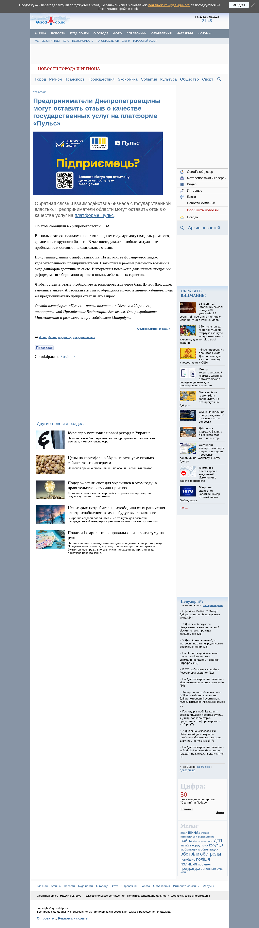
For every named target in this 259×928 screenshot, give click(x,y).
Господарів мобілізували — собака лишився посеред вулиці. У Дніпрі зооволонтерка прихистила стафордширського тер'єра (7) (201, 718)
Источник (186, 809)
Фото (117, 33)
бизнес (52, 337)
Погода (192, 217)
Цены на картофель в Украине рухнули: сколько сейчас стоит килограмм (111, 460)
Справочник (136, 33)
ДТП (218, 840)
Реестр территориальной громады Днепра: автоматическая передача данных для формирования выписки (201, 377)
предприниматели (84, 337)
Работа (145, 886)
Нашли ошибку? (70, 895)
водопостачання (188, 837)
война (186, 840)
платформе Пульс (94, 215)
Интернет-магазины (186, 886)
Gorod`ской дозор (200, 171)
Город (40, 79)
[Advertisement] (133, 19)
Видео (191, 184)
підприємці (64, 337)
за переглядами (213, 605)
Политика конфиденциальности (148, 895)
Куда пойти (79, 33)
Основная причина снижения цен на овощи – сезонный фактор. (110, 468)
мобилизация (208, 849)
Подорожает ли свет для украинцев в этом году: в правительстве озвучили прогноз (112, 485)
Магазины (184, 33)
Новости (58, 33)
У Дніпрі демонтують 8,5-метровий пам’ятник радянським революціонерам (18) (201, 643)
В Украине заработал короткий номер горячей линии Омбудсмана (200, 494)
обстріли (189, 854)
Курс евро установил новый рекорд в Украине (109, 433)
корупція (216, 845)
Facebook (67, 356)
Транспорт (74, 79)
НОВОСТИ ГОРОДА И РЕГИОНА (69, 69)
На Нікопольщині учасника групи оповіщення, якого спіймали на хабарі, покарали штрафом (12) (199, 658)
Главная (42, 886)
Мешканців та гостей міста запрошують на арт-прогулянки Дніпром (199, 399)
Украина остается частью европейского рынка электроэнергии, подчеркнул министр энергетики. (110, 494)
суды (183, 872)
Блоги (126, 40)
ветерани (204, 833)
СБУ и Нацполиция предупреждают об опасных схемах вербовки (211, 416)
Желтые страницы (47, 40)
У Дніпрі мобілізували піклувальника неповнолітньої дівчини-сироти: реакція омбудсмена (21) (199, 628)
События (149, 79)
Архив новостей (204, 227)
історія (183, 833)
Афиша (40, 33)
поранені (204, 864)
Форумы (204, 33)
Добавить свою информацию (190, 895)
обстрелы (210, 854)
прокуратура (190, 868)
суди (220, 868)
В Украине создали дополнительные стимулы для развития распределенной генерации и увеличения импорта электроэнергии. (113, 519)
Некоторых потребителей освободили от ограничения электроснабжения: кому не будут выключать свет (116, 510)
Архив (220, 812)
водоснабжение (206, 837)
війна (193, 832)
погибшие (187, 859)
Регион (55, 79)
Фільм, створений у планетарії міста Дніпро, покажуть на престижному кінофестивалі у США (202, 356)
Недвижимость (82, 40)
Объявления (161, 33)
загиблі (185, 845)
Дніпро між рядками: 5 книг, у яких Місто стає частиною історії (210, 433)
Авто (66, 40)
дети (200, 841)
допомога (208, 841)
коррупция (200, 845)
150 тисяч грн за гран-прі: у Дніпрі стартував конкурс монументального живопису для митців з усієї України (201, 334)
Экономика (128, 79)
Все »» (184, 507)
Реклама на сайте (72, 918)
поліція (203, 859)
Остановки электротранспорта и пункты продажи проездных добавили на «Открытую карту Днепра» (202, 453)
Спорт (207, 79)
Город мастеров (108, 40)
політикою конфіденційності (169, 5)
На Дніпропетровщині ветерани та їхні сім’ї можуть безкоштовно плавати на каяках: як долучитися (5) (202, 751)
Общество (189, 79)
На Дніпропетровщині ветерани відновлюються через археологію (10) (202, 682)
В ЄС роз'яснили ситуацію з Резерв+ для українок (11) (199, 671)
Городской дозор (145, 40)
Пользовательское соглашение (104, 895)
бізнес (43, 337)
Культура (168, 79)
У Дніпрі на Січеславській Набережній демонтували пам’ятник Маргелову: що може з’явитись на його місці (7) (201, 735)
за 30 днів (203, 766)
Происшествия (101, 79)
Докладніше (187, 770)
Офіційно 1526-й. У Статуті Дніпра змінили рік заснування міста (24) (200, 614)
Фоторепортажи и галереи (206, 178)
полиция (188, 864)
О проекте (45, 918)
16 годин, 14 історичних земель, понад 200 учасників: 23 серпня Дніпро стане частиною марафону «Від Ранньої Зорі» (202, 311)
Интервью (194, 190)
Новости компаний (201, 203)
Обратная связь (47, 895)
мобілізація (188, 849)
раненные (208, 868)
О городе (100, 33)
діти (195, 841)
